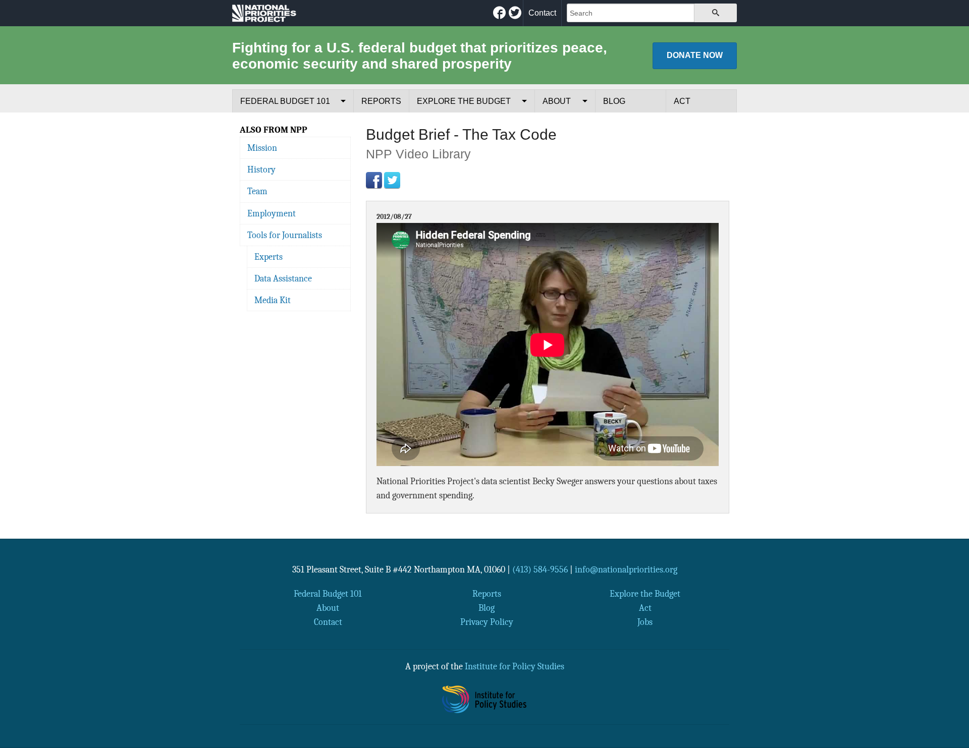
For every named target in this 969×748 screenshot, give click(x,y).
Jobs (645, 622)
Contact (542, 13)
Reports (381, 101)
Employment (271, 213)
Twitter (392, 180)
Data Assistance (283, 278)
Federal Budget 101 (285, 101)
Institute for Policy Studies (514, 666)
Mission (262, 148)
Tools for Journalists (284, 235)
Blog (614, 101)
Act (682, 101)
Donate (695, 55)
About (557, 101)
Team (257, 191)
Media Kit (272, 300)
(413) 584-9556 (540, 569)
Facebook (374, 180)
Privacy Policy (486, 622)
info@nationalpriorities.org (626, 569)
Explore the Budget (464, 101)
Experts (268, 257)
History (261, 169)
